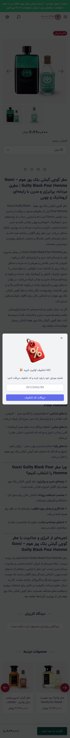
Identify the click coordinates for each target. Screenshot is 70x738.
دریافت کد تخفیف (35, 397)
